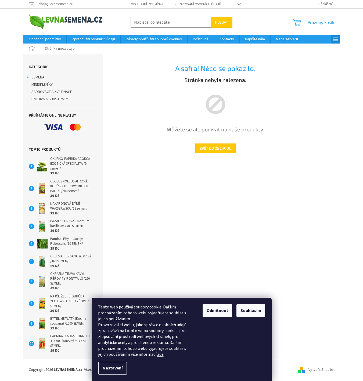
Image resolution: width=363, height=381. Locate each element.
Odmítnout (217, 311)
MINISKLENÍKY (42, 84)
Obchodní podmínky (147, 4)
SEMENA (37, 77)
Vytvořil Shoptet (321, 370)
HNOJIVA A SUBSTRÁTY (49, 99)
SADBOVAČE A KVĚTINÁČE (51, 92)
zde (160, 354)
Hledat (221, 22)
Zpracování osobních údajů (197, 4)
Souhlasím (250, 311)
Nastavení (113, 368)
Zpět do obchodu (215, 148)
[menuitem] (44, 39)
